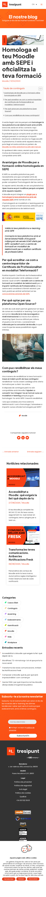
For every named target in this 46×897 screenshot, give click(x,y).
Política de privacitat (23, 782)
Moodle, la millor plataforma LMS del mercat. (21, 147)
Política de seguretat (23, 785)
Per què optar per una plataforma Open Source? (21, 110)
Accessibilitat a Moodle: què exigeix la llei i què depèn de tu (23, 495)
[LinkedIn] (23, 438)
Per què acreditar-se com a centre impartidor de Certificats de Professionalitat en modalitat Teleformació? (23, 102)
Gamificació (13, 625)
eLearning (12, 614)
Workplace (12, 642)
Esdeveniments (14, 620)
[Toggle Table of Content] (39, 88)
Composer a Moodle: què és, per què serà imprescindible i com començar (20, 676)
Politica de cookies (23, 793)
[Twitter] (19, 438)
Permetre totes (8, 879)
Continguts (12, 608)
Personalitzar (33, 879)
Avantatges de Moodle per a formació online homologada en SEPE (22, 94)
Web (10, 637)
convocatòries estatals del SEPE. (16, 294)
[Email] (27, 438)
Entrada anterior (10, 452)
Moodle (5, 81)
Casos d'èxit (13, 603)
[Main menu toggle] (41, 4)
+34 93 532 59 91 (23, 800)
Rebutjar (21, 879)
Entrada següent (35, 452)
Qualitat (23, 796)
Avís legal (23, 789)
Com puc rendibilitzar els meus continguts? (22, 115)
